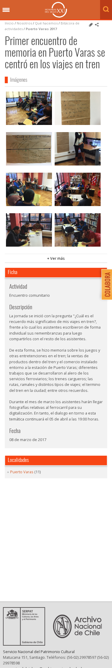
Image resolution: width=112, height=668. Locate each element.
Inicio (9, 23)
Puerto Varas (21, 471)
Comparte (97, 25)
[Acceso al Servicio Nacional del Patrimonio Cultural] (26, 644)
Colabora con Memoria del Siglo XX (105, 284)
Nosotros (24, 23)
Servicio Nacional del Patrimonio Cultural (39, 651)
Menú (6, 10)
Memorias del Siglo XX (56, 9)
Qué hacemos (46, 23)
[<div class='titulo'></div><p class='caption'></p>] (29, 108)
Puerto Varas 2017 (41, 29)
